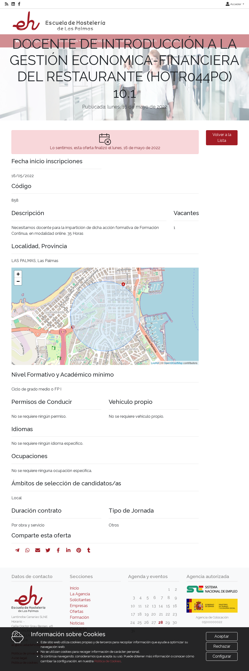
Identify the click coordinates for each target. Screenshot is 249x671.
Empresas (79, 605)
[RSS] (6, 4)
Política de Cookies (107, 661)
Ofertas (76, 611)
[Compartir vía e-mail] (37, 550)
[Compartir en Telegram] (17, 550)
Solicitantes (80, 600)
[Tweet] (47, 550)
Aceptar (221, 636)
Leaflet (155, 363)
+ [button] (18, 274)
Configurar (222, 656)
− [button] (18, 281)
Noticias (77, 623)
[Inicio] (58, 19)
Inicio (74, 588)
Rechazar (221, 646)
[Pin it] (78, 550)
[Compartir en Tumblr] (88, 550)
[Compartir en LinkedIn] (68, 550)
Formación (79, 617)
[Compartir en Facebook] (58, 550)
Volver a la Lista (222, 137)
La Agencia (80, 594)
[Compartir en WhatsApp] (27, 550)
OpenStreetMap (173, 363)
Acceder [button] (236, 4)
